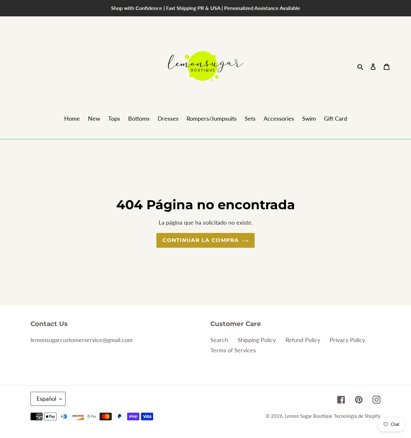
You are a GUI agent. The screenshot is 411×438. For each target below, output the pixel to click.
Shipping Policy (257, 339)
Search (219, 339)
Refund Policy (302, 339)
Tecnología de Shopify (357, 416)
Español (46, 398)
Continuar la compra (200, 240)
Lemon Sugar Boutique (308, 416)
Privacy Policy (347, 339)
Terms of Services (233, 350)
